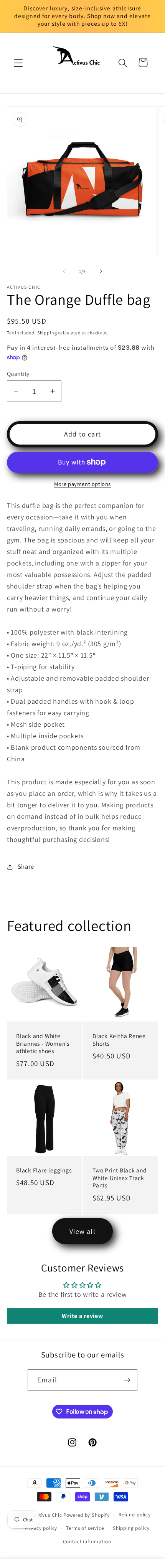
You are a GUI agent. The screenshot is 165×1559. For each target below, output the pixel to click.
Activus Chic (47, 1515)
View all (82, 1231)
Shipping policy (131, 1528)
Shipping (47, 333)
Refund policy (135, 1514)
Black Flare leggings (44, 1170)
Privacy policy (41, 1528)
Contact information (87, 1541)
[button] (18, 63)
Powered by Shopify (86, 1515)
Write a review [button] (82, 1316)
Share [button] (26, 866)
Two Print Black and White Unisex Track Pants (119, 1177)
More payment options (82, 484)
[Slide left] (64, 271)
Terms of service (85, 1528)
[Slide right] (100, 271)
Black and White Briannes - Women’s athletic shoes (42, 1043)
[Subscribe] (127, 1380)
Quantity (18, 373)
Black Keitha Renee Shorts (119, 1039)
